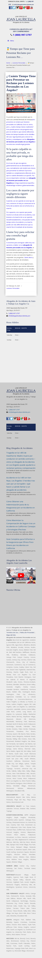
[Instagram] (17, 8)
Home (8, 63)
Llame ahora (28, 257)
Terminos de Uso (12, 632)
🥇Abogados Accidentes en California (21, 19)
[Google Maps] (24, 8)
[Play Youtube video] (21, 575)
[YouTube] (31, 8)
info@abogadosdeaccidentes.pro (24, 4)
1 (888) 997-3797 (22, 34)
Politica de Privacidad (27, 632)
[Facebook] (10, 8)
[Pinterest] (21, 8)
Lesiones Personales (19, 63)
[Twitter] (14, 8)
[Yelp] (28, 8)
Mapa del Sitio (11, 635)
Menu (12, 41)
